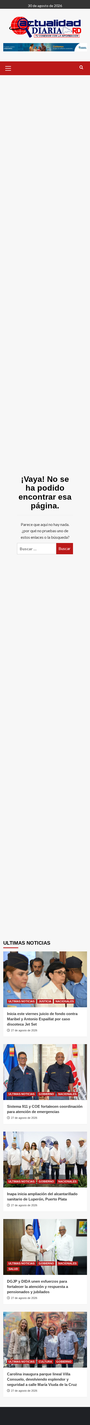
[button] (8, 67)
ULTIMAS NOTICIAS (21, 1001)
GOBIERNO (46, 1093)
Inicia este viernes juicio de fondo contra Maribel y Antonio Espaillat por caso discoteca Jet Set (42, 1019)
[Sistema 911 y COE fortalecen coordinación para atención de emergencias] (45, 1072)
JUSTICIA (45, 1001)
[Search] (81, 67)
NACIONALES (65, 1001)
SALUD (13, 1268)
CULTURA (45, 1361)
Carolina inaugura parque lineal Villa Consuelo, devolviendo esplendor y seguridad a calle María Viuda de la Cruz (42, 1379)
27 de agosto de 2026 (24, 1030)
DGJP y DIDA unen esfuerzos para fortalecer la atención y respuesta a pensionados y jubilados (37, 1286)
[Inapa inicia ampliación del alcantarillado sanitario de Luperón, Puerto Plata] (45, 1159)
